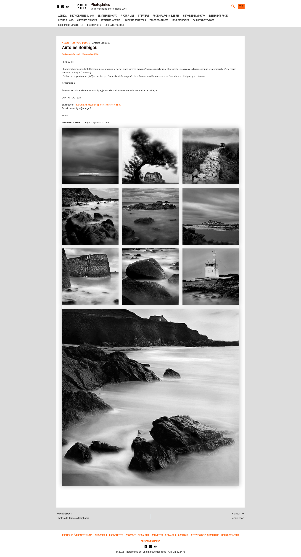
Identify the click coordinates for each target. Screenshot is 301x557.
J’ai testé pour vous (135, 20)
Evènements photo (218, 15)
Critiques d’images (87, 20)
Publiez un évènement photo (77, 535)
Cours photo (94, 25)
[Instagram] (62, 6)
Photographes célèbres (166, 15)
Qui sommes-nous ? (150, 541)
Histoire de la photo (194, 15)
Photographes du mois (82, 15)
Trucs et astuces (159, 20)
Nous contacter (230, 535)
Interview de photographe (205, 535)
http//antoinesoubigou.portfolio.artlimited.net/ (98, 104)
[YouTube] (67, 6)
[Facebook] (57, 6)
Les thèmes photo (107, 15)
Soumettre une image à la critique (170, 535)
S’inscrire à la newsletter (109, 535)
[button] (233, 6)
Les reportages (180, 20)
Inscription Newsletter (70, 25)
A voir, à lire (127, 15)
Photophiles (100, 4)
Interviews (143, 15)
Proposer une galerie (137, 535)
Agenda (62, 15)
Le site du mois (66, 20)
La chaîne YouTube (114, 25)
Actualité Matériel (111, 20)
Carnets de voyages (203, 20)
